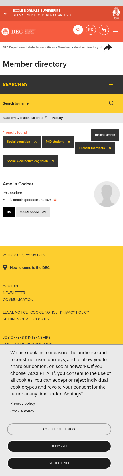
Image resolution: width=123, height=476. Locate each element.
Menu (115, 30)
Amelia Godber (18, 184)
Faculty (57, 118)
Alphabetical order (32, 118)
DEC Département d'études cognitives (18, 31)
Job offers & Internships (27, 337)
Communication (18, 299)
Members (64, 47)
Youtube (11, 286)
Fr (91, 30)
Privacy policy (22, 403)
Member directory (86, 47)
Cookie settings (59, 429)
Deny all (59, 446)
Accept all (59, 463)
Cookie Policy (22, 411)
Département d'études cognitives (42, 15)
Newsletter (14, 293)
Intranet (104, 30)
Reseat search (105, 135)
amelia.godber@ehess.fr (32, 200)
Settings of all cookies (26, 319)
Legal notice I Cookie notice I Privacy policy (46, 312)
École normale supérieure (36, 11)
